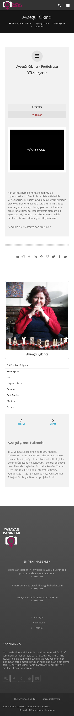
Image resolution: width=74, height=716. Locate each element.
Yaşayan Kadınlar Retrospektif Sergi (37, 597)
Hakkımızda (38, 622)
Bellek (10, 407)
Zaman (11, 389)
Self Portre (13, 395)
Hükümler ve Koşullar (25, 698)
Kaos (10, 377)
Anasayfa (38, 617)
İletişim (38, 628)
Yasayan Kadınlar (41, 706)
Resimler (37, 107)
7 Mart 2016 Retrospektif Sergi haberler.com (37, 585)
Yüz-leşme (13, 371)
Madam (11, 401)
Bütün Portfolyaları (18, 365)
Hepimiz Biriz (14, 383)
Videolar (37, 114)
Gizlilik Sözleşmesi (51, 698)
